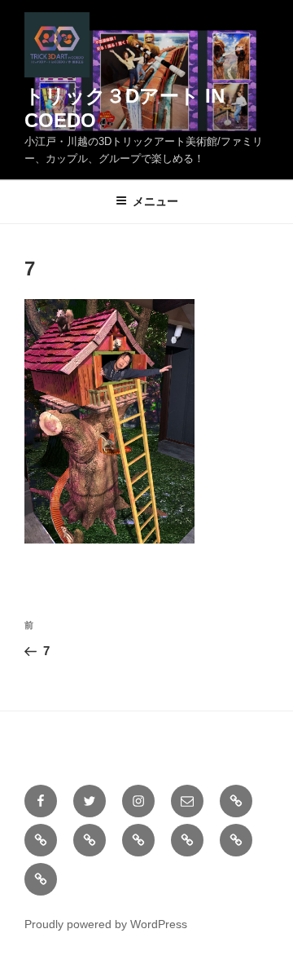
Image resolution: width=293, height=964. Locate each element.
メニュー (155, 201)
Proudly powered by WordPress (105, 924)
